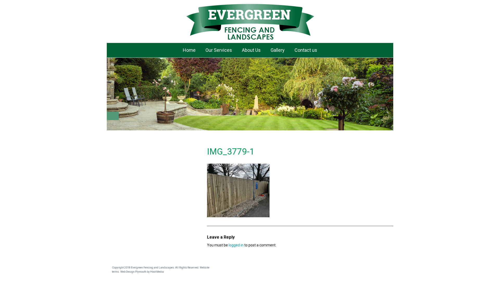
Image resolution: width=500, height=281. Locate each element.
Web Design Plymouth (133, 271)
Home (189, 50)
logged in (236, 245)
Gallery (278, 50)
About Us (251, 50)
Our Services (218, 50)
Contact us (306, 50)
